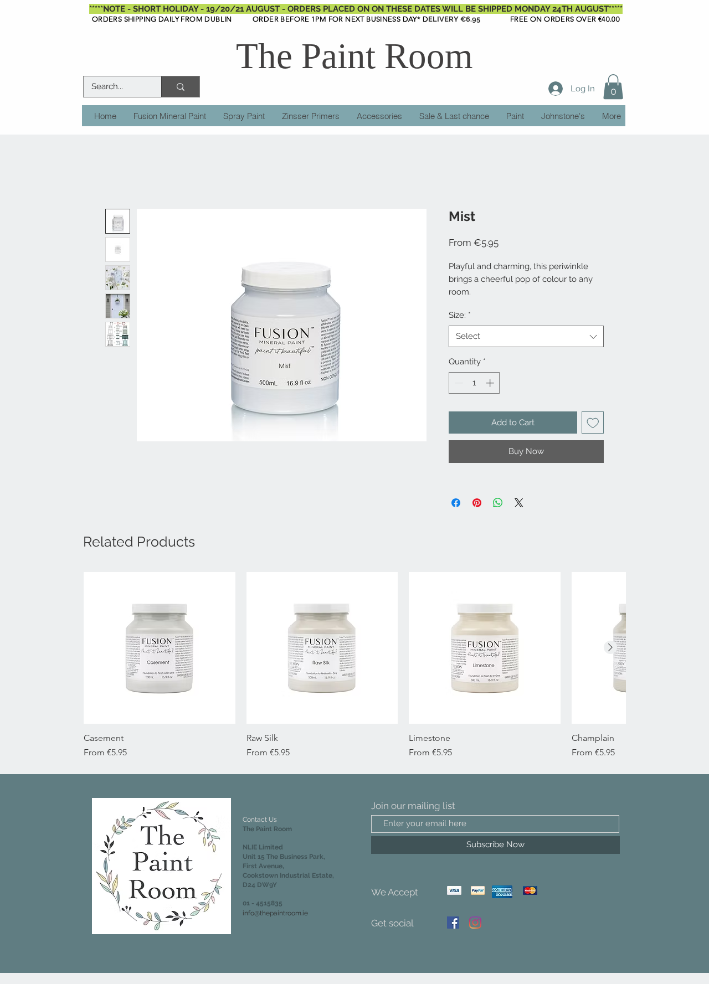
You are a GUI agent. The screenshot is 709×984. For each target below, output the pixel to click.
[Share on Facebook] (456, 502)
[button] (613, 86)
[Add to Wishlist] (593, 422)
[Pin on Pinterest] (477, 502)
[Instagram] (475, 922)
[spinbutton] (474, 383)
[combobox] (526, 336)
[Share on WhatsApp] (498, 502)
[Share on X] (519, 502)
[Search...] (180, 86)
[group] (354, 665)
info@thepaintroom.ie (275, 913)
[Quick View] (159, 648)
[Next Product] (610, 647)
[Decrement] (457, 383)
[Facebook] (453, 922)
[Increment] (491, 383)
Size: (460, 315)
